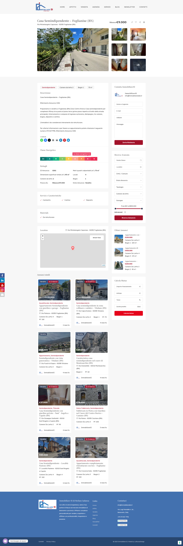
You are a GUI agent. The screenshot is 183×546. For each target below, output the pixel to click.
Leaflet (103, 265)
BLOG (117, 7)
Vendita (88, 183)
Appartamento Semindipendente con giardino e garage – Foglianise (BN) (54, 308)
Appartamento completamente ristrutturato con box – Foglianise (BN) (90, 465)
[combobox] (128, 173)
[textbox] (129, 173)
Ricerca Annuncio (128, 218)
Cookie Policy (123, 525)
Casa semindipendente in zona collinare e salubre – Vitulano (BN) (91, 306)
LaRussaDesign (139, 541)
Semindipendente (48, 87)
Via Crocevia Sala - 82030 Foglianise (92, 471)
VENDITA (84, 7)
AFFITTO (72, 7)
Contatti (95, 525)
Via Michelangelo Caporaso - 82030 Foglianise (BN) (56, 24)
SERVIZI (107, 7)
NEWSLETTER (129, 7)
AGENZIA (96, 7)
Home (94, 505)
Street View (97, 238)
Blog (94, 518)
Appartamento (44, 356)
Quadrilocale (44, 303)
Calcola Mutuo (129, 313)
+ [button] (42, 236)
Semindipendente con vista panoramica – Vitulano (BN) (51, 359)
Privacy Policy (123, 520)
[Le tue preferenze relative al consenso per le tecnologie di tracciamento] (179, 542)
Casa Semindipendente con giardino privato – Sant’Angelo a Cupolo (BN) (53, 413)
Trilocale (56, 408)
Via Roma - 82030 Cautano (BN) (90, 418)
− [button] (42, 239)
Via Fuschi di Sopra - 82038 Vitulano (54, 363)
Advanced (118, 212)
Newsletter (96, 522)
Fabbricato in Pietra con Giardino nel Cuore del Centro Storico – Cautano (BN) (90, 413)
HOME (62, 7)
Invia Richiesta (129, 142)
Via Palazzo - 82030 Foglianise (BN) (54, 313)
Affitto (95, 508)
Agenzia (95, 515)
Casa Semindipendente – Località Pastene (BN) (53, 464)
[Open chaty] (5, 541)
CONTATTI (143, 7)
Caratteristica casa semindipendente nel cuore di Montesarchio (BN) (89, 360)
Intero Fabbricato (83, 408)
